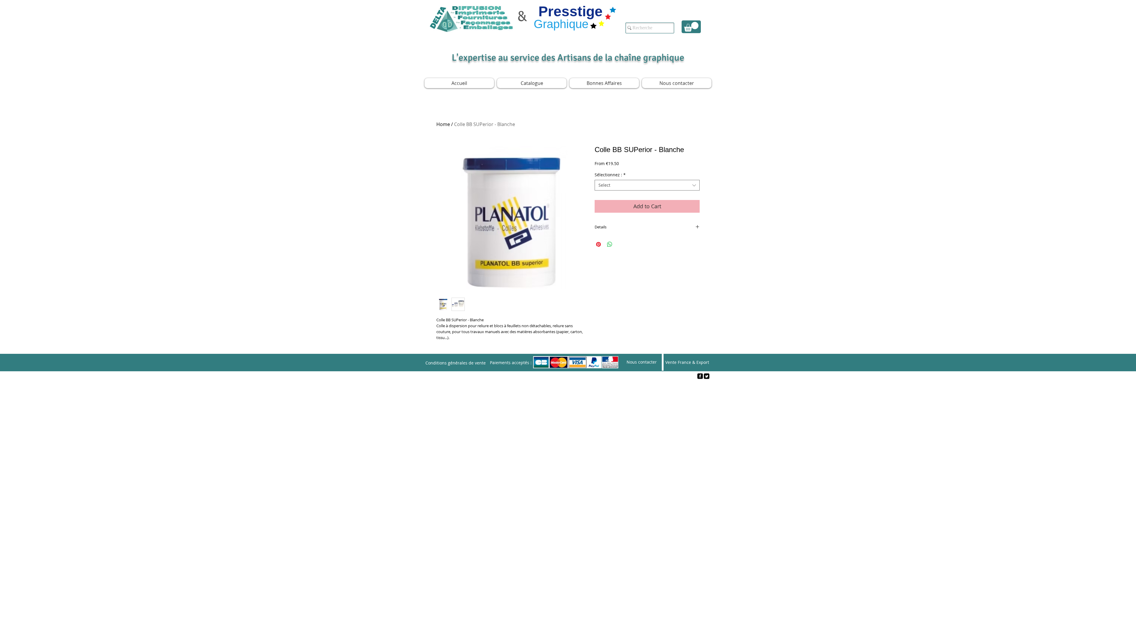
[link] (691, 27)
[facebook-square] (700, 376)
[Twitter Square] (706, 376)
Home (443, 124)
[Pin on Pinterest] (598, 244)
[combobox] (647, 185)
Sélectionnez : (610, 175)
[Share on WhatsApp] (609, 244)
